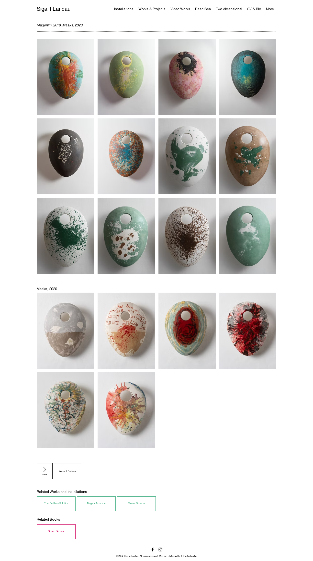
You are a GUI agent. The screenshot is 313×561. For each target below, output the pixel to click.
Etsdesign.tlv (174, 556)
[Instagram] (160, 549)
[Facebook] (152, 549)
